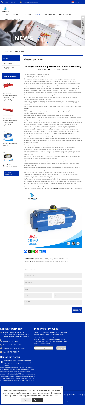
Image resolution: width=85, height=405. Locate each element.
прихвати (77, 310)
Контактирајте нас (12, 20)
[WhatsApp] (33, 251)
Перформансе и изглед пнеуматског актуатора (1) (50, 258)
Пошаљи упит (65, 15)
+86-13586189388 (16, 345)
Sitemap (80, 394)
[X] (29, 251)
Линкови (72, 394)
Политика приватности (51, 396)
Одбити (26, 400)
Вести (37, 15)
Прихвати (37, 400)
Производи (26, 15)
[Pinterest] (36, 251)
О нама (15, 15)
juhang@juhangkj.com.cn (30, 2)
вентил (46, 74)
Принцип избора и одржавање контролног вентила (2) (50, 261)
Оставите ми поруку (61, 69)
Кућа (6, 15)
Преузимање (50, 15)
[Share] (44, 251)
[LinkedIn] (40, 251)
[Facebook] (25, 251)
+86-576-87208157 (10, 2)
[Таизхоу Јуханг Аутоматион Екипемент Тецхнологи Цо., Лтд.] (6, 9)
